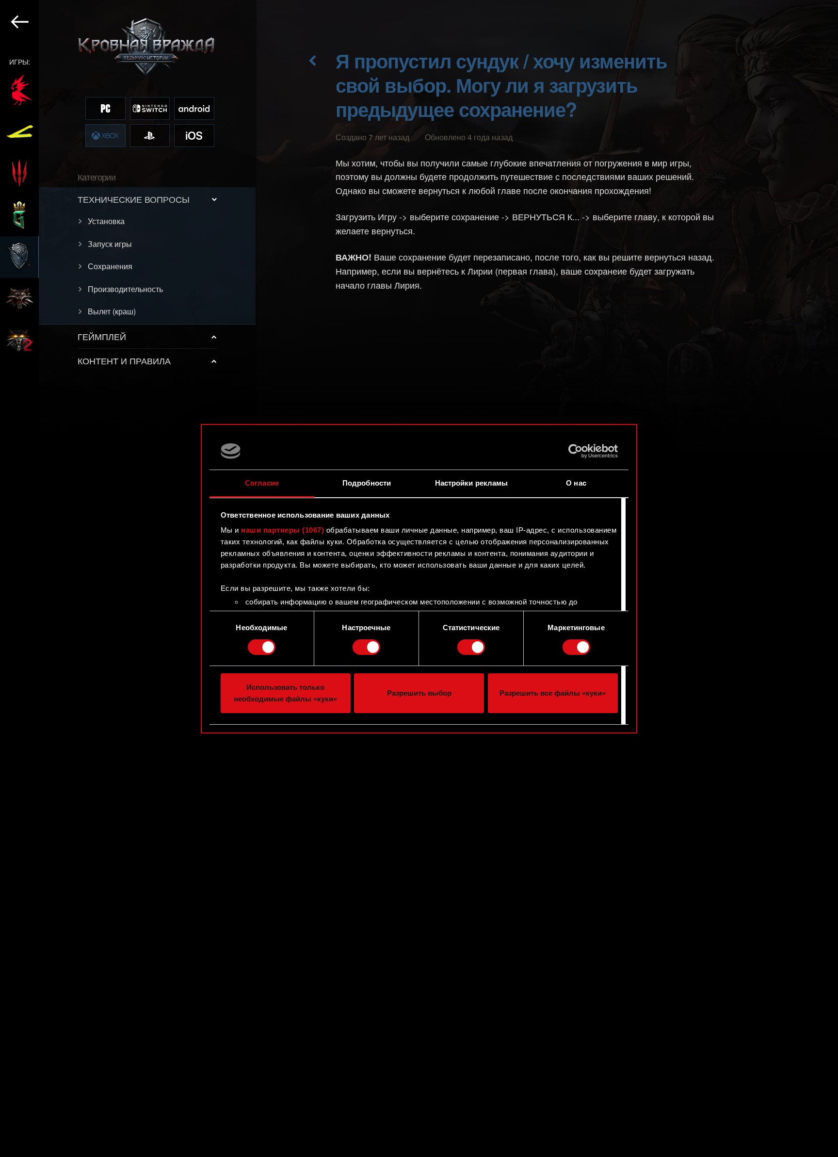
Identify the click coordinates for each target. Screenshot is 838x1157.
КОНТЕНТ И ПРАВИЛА (124, 360)
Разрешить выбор (419, 693)
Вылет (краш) (112, 311)
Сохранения (110, 266)
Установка (106, 221)
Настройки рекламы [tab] (471, 483)
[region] (128, 578)
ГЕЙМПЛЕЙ (102, 336)
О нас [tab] (576, 483)
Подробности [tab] (366, 483)
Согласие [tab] (262, 483)
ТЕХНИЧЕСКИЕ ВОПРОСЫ (134, 199)
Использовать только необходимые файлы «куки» (285, 693)
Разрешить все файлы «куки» (553, 693)
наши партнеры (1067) (282, 530)
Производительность (125, 288)
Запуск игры (110, 243)
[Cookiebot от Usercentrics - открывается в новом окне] (575, 451)
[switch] (366, 647)
